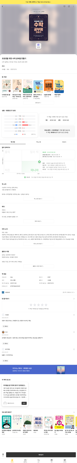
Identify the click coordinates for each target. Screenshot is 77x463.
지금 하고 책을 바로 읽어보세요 (38, 2)
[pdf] (27, 86)
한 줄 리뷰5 (5, 299)
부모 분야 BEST (7, 412)
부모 (8, 69)
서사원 (3, 69)
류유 (3, 66)
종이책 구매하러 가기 (68, 292)
